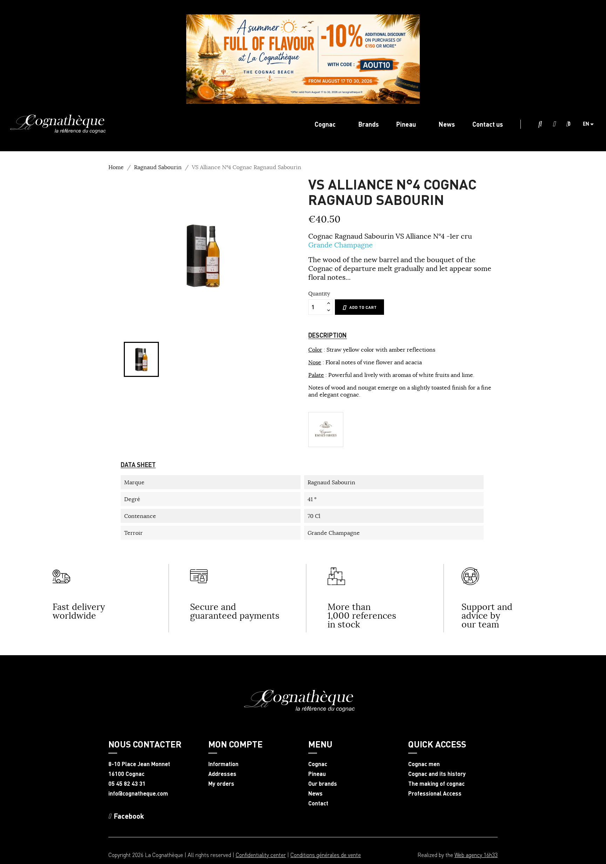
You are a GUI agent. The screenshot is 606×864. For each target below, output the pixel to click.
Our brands (322, 783)
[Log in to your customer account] (554, 124)
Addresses (222, 773)
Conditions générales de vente (325, 854)
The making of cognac (436, 783)
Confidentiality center (261, 854)
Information (223, 763)
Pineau (317, 773)
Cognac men (424, 763)
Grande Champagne (340, 244)
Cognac (317, 763)
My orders (221, 783)
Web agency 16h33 (476, 854)
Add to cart (363, 307)
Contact (318, 803)
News (315, 793)
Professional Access (435, 793)
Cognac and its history (437, 773)
